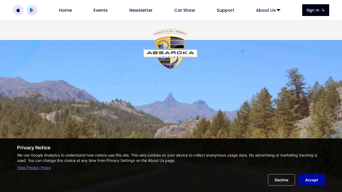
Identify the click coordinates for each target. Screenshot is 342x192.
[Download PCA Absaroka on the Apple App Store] (18, 10)
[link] (65, 10)
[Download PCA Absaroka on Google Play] (32, 10)
